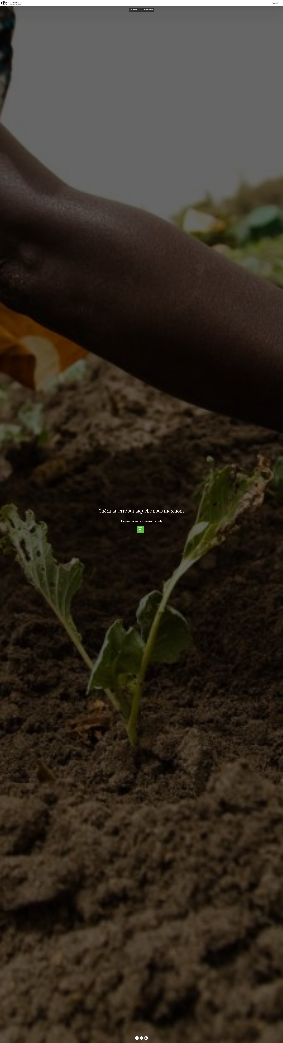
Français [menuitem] (275, 3)
